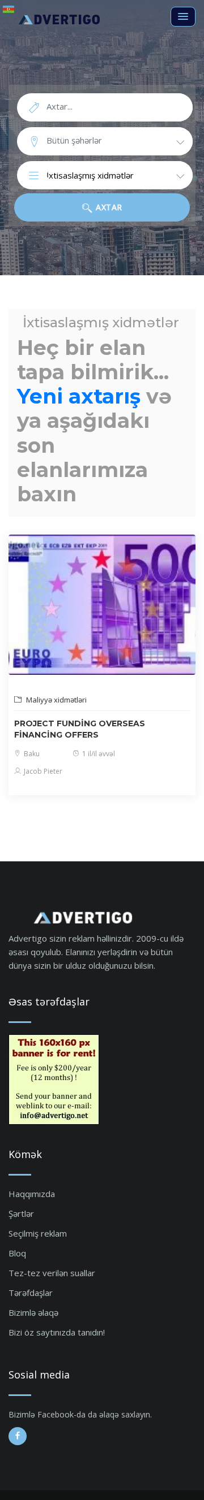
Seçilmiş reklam (37, 1233)
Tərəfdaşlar (30, 1292)
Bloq (17, 1253)
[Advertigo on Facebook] (17, 1436)
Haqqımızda (31, 1193)
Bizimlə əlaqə (33, 1312)
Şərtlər (21, 1213)
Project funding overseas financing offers (79, 729)
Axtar (108, 207)
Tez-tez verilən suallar (51, 1272)
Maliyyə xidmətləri (55, 700)
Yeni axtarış (79, 396)
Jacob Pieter (42, 771)
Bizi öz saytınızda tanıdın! (56, 1332)
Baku (31, 753)
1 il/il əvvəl (97, 753)
